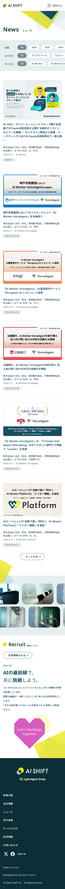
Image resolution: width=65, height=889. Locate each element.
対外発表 (8, 820)
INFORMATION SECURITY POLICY (19, 875)
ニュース (8, 811)
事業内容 (8, 795)
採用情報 (8, 836)
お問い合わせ (10, 845)
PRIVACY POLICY (11, 867)
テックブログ (10, 828)
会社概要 (8, 803)
